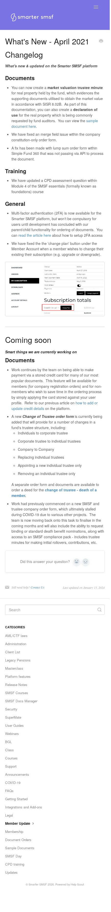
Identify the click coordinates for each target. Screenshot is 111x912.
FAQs (9, 790)
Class (9, 749)
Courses (11, 758)
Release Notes (16, 684)
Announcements (17, 774)
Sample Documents (19, 847)
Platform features (18, 676)
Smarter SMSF (38, 884)
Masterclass (14, 668)
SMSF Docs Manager (21, 700)
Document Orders (18, 839)
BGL (8, 741)
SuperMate (13, 717)
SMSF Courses (16, 692)
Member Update (18, 823)
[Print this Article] (101, 41)
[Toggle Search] (99, 610)
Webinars (12, 733)
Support (11, 766)
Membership (14, 831)
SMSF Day (13, 856)
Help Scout (77, 884)
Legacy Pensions (18, 660)
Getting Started (16, 798)
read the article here (34, 235)
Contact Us (37, 587)
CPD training (14, 864)
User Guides (14, 725)
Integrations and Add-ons (23, 807)
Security (11, 709)
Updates (11, 872)
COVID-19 (12, 782)
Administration (15, 643)
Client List (12, 651)
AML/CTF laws (16, 635)
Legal (9, 815)
